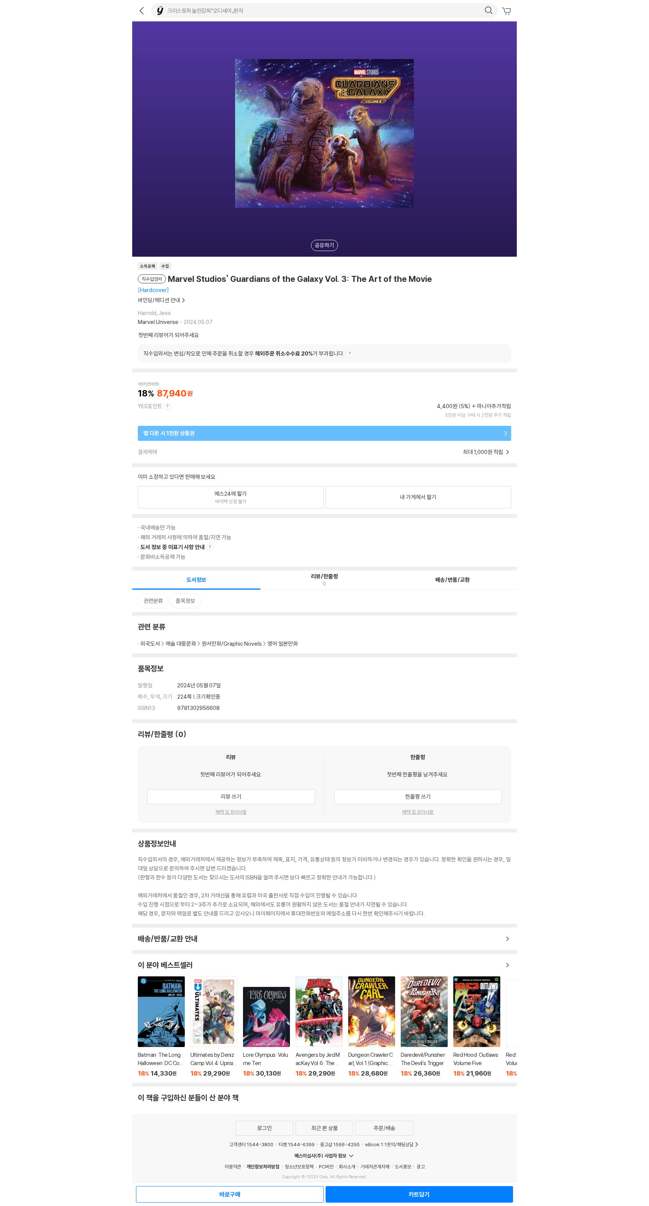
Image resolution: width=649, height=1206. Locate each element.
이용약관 (233, 1167)
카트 (507, 11)
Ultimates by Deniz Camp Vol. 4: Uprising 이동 (213, 1026)
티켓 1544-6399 (297, 1144)
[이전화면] (141, 10)
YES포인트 (150, 406)
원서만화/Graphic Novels (232, 643)
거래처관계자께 (375, 1167)
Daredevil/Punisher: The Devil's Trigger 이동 (424, 1026)
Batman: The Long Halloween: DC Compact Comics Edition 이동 (161, 1026)
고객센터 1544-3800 (251, 1144)
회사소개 (347, 1167)
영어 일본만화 (282, 643)
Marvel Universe (158, 321)
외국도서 (150, 643)
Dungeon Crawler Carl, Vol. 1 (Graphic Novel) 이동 (371, 1026)
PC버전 (326, 1167)
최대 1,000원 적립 (483, 451)
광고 (421, 1167)
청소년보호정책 (299, 1167)
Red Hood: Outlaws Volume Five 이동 (476, 1026)
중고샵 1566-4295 (340, 1144)
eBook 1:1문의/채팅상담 (389, 1144)
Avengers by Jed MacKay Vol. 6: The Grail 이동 (319, 1026)
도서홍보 (403, 1167)
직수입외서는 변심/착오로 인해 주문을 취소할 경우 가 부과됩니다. (243, 353)
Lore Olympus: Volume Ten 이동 (266, 1032)
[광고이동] (488, 10)
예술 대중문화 (181, 643)
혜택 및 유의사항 (231, 812)
